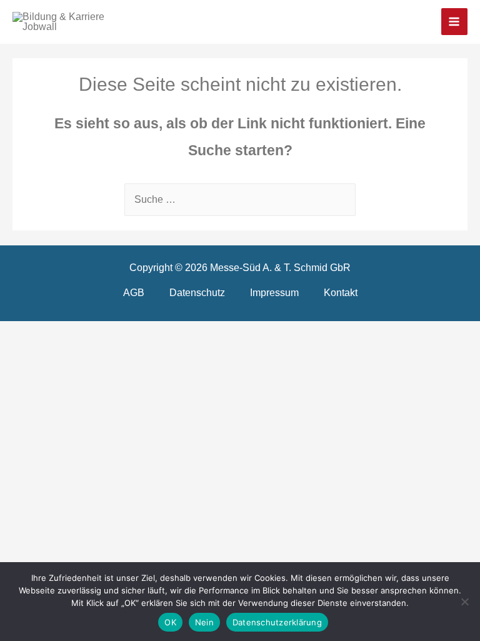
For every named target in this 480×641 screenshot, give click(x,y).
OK (170, 622)
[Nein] (464, 601)
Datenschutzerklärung (277, 622)
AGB (133, 292)
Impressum (274, 292)
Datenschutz (197, 292)
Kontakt (341, 292)
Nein (204, 622)
